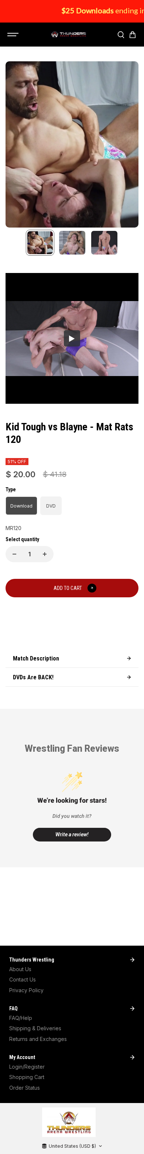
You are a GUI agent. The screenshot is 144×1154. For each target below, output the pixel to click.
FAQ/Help (20, 1018)
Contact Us (22, 979)
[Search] (121, 35)
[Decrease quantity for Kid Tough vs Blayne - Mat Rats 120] (14, 554)
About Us (20, 969)
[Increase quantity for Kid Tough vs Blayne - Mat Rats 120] (45, 554)
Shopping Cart (26, 1077)
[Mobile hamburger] (14, 35)
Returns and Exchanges (38, 1039)
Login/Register (27, 1066)
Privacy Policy (26, 990)
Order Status (24, 1088)
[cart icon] (132, 35)
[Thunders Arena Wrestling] (68, 35)
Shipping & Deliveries (35, 1028)
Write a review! (72, 834)
